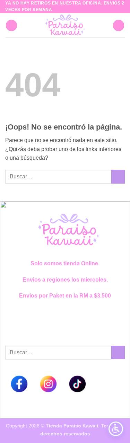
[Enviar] (118, 176)
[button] (11, 25)
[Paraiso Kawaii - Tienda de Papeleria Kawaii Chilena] (65, 25)
